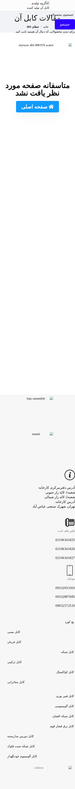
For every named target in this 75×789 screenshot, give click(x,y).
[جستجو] (4, 5)
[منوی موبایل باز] (71, 5)
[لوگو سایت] (37, 4)
